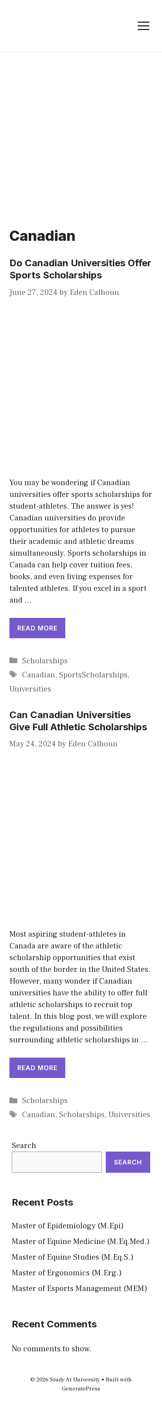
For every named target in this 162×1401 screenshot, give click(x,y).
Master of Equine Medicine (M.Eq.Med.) (81, 1242)
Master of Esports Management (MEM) (79, 1289)
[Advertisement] (81, 136)
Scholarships (45, 661)
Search (24, 1146)
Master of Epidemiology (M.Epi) (68, 1226)
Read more (37, 628)
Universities (30, 689)
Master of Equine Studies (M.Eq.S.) (73, 1257)
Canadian (38, 675)
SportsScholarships (93, 675)
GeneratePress (81, 1388)
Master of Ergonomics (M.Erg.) (67, 1273)
